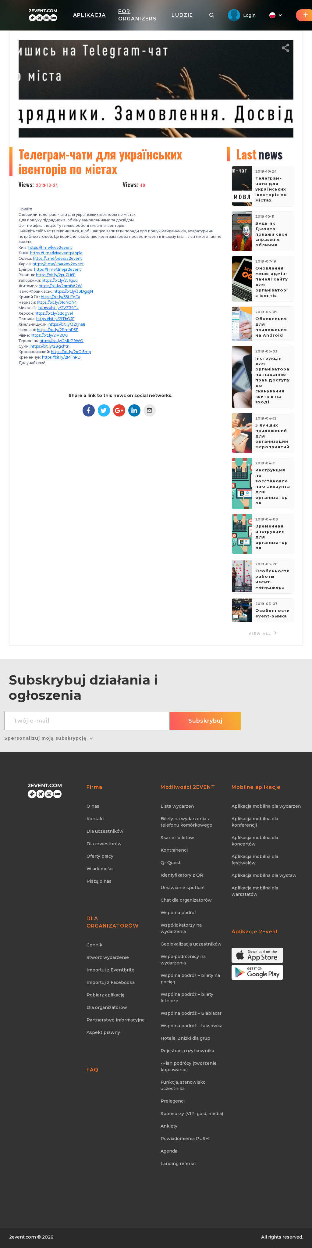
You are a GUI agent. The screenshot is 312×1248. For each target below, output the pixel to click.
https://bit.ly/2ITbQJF (55, 318)
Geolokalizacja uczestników (191, 944)
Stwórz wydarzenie (108, 957)
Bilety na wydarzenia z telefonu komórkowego (186, 822)
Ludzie (182, 15)
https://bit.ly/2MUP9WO (61, 340)
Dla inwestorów (104, 843)
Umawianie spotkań (183, 887)
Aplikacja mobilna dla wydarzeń (266, 806)
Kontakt (95, 818)
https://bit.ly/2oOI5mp (71, 351)
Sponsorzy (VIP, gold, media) (192, 1113)
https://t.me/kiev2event (50, 247)
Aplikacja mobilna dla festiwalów (255, 860)
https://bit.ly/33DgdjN (73, 291)
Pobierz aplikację (106, 995)
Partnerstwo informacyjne (116, 1020)
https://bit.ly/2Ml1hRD (61, 357)
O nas (93, 806)
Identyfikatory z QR (182, 875)
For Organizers (137, 15)
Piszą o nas (99, 881)
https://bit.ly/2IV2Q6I (49, 335)
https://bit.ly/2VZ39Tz (58, 308)
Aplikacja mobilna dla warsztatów (255, 891)
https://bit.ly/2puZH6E (56, 275)
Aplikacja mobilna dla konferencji (255, 822)
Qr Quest (171, 862)
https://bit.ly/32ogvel (54, 313)
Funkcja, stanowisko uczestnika (183, 1085)
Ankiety (169, 1126)
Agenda (169, 1151)
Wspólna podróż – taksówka (191, 1025)
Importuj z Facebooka (111, 982)
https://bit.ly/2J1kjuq (60, 280)
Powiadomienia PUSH (185, 1138)
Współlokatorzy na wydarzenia (181, 928)
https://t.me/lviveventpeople (56, 253)
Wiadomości (100, 868)
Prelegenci (173, 1101)
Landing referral (178, 1163)
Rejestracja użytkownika (187, 1050)
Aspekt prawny (103, 1032)
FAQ (92, 1070)
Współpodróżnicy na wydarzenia (183, 960)
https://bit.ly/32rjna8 (66, 324)
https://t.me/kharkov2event (58, 264)
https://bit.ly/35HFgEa (60, 297)
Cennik (94, 945)
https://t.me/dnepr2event (57, 269)
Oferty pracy (100, 856)
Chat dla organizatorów (186, 900)
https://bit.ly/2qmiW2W (60, 286)
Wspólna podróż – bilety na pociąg (190, 979)
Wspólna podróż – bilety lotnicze (187, 997)
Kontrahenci (174, 850)
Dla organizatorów (107, 1007)
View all (261, 634)
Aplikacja (89, 15)
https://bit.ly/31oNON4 (57, 302)
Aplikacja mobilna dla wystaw (264, 875)
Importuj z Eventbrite (110, 970)
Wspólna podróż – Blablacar (191, 1013)
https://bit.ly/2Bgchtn (49, 346)
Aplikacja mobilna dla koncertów (255, 841)
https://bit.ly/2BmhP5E (57, 329)
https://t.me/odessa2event (57, 258)
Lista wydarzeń (177, 806)
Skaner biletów (177, 837)
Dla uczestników (105, 831)
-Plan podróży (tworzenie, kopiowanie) (189, 1066)
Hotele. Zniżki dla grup (185, 1038)
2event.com (22, 1237)
